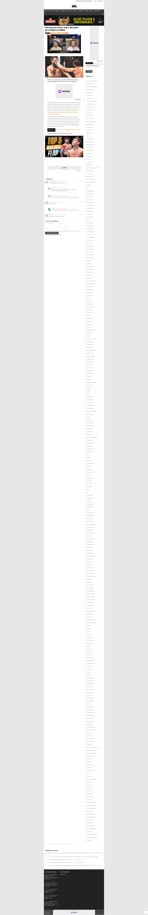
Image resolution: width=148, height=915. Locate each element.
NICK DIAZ (88, 631)
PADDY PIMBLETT (90, 651)
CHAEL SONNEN (89, 225)
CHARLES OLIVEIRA (90, 231)
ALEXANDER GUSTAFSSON (91, 101)
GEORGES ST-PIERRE (90, 356)
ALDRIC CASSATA (89, 92)
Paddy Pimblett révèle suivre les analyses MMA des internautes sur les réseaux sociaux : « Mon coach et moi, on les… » (51, 877)
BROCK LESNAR (89, 199)
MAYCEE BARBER (89, 588)
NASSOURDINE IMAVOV (91, 622)
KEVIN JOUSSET (89, 521)
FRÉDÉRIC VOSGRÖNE (90, 350)
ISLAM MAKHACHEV (90, 405)
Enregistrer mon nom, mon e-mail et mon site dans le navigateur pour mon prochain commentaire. (63, 231)
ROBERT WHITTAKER (90, 715)
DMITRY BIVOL (89, 301)
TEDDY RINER (89, 767)
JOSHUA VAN (89, 486)
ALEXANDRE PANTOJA (90, 109)
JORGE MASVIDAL (89, 472)
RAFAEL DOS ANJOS (90, 683)
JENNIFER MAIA (89, 440)
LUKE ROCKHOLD (89, 550)
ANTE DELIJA (89, 136)
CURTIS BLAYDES (89, 251)
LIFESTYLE (75, 10)
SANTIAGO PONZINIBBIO (91, 730)
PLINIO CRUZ (89, 675)
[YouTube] (96, 1)
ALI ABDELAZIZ (89, 115)
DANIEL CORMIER (89, 266)
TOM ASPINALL (89, 785)
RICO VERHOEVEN (89, 706)
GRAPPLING (88, 376)
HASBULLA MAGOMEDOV (91, 382)
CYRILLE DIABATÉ (89, 254)
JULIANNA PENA (89, 495)
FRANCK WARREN (89, 344)
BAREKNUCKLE (89, 165)
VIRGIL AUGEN (89, 811)
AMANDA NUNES (89, 124)
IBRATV (87, 393)
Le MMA (91, 10)
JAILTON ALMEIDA (90, 414)
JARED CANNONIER (90, 425)
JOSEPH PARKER (89, 477)
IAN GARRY (88, 391)
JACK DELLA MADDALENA (91, 411)
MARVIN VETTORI (89, 567)
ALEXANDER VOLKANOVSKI (91, 104)
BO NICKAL (88, 185)
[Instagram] (102, 1)
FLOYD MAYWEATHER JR (91, 338)
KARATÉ (88, 509)
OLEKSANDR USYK (90, 640)
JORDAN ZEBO (89, 469)
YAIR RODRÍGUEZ (89, 822)
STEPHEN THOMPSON (90, 756)
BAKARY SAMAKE (89, 162)
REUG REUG (88, 704)
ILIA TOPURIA (89, 399)
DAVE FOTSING (89, 278)
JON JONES (88, 466)
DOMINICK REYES (89, 304)
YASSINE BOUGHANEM (90, 828)
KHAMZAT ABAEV (89, 530)
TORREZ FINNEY (89, 793)
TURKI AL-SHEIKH (89, 796)
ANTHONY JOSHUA (90, 138)
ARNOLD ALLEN (89, 147)
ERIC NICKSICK (89, 324)
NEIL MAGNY (89, 628)
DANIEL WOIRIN (89, 272)
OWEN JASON (89, 648)
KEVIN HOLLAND (89, 518)
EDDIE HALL (88, 315)
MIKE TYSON (89, 608)
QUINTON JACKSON (90, 680)
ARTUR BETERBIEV (90, 150)
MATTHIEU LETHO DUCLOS (91, 576)
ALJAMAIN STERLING (90, 121)
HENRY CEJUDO (89, 385)
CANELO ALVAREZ (90, 211)
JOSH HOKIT (88, 483)
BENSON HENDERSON (90, 182)
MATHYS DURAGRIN (90, 573)
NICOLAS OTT (89, 634)
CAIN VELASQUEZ (89, 205)
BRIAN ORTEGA (89, 196)
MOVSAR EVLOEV (89, 614)
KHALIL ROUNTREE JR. (90, 527)
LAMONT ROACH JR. (90, 538)
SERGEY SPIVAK (89, 744)
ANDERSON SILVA (90, 133)
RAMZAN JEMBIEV (90, 692)
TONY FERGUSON (89, 788)
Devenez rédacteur (84, 1)
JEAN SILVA (88, 434)
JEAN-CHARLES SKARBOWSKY (92, 437)
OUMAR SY (88, 646)
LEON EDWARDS (89, 541)
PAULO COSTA (89, 669)
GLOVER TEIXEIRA (90, 367)
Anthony (77, 33)
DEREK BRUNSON (89, 289)
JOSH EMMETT (89, 480)
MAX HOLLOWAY (89, 585)
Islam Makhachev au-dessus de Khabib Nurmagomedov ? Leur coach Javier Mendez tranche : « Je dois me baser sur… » (75, 865)
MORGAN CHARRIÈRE (90, 611)
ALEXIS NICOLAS (89, 112)
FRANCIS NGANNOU (90, 341)
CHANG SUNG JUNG (90, 228)
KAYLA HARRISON (90, 512)
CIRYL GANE (88, 234)
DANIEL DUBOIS (89, 269)
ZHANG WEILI (89, 840)
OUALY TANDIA (89, 643)
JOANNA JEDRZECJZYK (90, 449)
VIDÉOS (70, 10)
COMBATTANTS (64, 10)
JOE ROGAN (88, 457)
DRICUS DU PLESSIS (90, 307)
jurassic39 (51, 214)
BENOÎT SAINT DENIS (90, 179)
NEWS (63, 33)
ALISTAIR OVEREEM (90, 118)
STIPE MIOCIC (89, 759)
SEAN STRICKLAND (90, 738)
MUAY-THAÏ (88, 617)
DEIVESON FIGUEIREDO (91, 280)
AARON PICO (89, 77)
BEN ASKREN (53, 33)
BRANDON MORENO (90, 191)
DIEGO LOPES (89, 298)
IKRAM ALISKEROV (90, 396)
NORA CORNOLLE (89, 637)
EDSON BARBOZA (89, 321)
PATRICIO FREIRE (89, 657)
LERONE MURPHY (89, 544)
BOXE (87, 188)
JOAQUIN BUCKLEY (90, 451)
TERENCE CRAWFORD (90, 770)
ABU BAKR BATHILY (90, 89)
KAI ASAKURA (89, 501)
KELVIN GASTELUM (90, 515)
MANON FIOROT (89, 559)
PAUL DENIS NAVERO (90, 663)
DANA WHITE (89, 263)
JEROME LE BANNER (90, 443)
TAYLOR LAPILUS (89, 764)
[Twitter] (98, 1)
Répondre (81, 181)
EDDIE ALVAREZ (89, 312)
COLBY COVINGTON (90, 240)
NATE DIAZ (88, 625)
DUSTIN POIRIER (89, 309)
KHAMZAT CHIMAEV (90, 533)
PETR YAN (88, 672)
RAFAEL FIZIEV (89, 686)
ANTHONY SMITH (89, 141)
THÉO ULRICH (89, 776)
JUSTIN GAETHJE (89, 498)
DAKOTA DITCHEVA (90, 257)
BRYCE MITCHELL (89, 202)
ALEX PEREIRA (89, 95)
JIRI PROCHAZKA (89, 446)
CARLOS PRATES (89, 214)
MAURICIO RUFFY (89, 582)
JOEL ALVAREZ (89, 460)
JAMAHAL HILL (89, 420)
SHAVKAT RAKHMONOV (91, 750)
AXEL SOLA (88, 159)
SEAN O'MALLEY (89, 735)
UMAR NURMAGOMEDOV (91, 802)
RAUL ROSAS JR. (89, 695)
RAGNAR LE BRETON (90, 689)
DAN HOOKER (89, 260)
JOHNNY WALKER (89, 463)
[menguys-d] (74, 20)
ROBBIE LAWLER (89, 709)
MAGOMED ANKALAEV (90, 556)
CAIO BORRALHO (89, 208)
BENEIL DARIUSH (89, 176)
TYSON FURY (89, 799)
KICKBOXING (88, 535)
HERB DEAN (88, 388)
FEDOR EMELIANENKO (90, 330)
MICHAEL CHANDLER (90, 596)
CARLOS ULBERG (89, 217)
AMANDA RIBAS (89, 127)
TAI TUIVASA (89, 761)
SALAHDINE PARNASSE (91, 727)
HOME (46, 10)
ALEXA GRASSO (89, 98)
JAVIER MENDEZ (89, 431)
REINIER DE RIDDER (90, 698)
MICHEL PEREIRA (89, 605)
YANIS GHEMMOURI (90, 825)
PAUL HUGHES (89, 666)
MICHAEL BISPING (90, 593)
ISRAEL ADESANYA (90, 408)
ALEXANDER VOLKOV (90, 107)
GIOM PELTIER (89, 364)
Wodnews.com (63, 874)
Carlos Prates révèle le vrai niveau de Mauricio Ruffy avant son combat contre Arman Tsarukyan (75, 856)
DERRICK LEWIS (89, 292)
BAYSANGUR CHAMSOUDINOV (92, 167)
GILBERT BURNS (89, 362)
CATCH (87, 220)
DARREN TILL (58, 33)
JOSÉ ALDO (88, 475)
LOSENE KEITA (89, 547)
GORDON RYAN (89, 370)
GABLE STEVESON (90, 353)
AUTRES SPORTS (97, 10)
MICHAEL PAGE (89, 602)
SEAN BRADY (89, 732)
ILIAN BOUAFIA (89, 402)
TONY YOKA (88, 790)
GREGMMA (88, 379)
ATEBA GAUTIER (89, 153)
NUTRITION (80, 10)
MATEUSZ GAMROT (90, 570)
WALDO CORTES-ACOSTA (91, 817)
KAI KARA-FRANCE (90, 504)
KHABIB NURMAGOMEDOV (91, 524)
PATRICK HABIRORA (90, 660)
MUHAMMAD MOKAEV (90, 619)
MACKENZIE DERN (90, 553)
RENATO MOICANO (90, 701)
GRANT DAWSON (89, 373)
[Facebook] (93, 1)
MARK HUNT (88, 562)
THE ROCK (88, 773)
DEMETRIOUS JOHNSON (91, 283)
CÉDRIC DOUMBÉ (89, 222)
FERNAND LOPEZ (89, 333)
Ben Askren (58, 124)
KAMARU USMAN (89, 506)
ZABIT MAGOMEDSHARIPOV (92, 837)
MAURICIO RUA (89, 579)
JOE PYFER (88, 454)
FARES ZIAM (88, 327)
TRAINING (86, 10)
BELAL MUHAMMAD (90, 170)
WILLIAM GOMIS (89, 819)
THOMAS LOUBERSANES (91, 779)
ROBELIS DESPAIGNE (90, 712)
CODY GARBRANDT (90, 237)
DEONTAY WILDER (90, 286)
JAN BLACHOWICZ (90, 422)
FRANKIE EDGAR (89, 347)
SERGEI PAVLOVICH (90, 741)
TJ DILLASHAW (89, 782)
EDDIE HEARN (89, 318)
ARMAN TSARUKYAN (90, 144)
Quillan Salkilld (90, 677)
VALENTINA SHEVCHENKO (91, 808)
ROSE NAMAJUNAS (90, 721)
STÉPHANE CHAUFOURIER (91, 753)
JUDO (87, 492)
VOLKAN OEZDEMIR (90, 814)
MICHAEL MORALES (90, 599)
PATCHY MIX (89, 654)
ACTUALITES (50, 10)
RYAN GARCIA (89, 724)
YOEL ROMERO (89, 831)
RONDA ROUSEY (89, 718)
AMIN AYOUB (89, 130)
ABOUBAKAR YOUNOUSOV (91, 86)
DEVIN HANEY (89, 295)
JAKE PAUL (88, 417)
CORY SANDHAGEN (90, 249)
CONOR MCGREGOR (90, 246)
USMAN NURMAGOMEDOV (91, 805)
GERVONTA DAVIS (90, 359)
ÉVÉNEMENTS (57, 10)
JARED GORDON (89, 428)
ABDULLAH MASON (90, 83)
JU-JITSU (88, 489)
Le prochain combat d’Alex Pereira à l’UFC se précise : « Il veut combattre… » (66, 859)
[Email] (100, 1)
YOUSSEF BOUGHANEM (91, 834)
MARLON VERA (89, 564)
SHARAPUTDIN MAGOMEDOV (92, 747)
